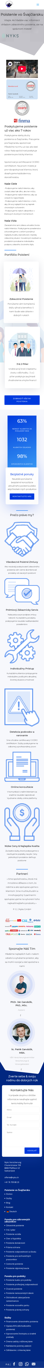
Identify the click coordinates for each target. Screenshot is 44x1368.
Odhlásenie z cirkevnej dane (18, 1350)
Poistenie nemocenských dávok (20, 1293)
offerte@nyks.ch (11, 1177)
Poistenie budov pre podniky (18, 1280)
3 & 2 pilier (10, 1229)
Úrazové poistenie (14, 1288)
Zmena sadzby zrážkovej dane (19, 1341)
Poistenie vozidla (13, 1234)
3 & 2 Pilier (22, 364)
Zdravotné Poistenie (21, 299)
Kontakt (9, 1207)
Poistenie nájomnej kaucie (17, 1268)
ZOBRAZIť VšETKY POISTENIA (22, 400)
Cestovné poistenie (14, 1264)
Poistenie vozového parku (17, 1305)
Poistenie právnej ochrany (17, 1309)
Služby (9, 1198)
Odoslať (32, 1151)
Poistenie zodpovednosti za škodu (21, 1251)
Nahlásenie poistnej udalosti (18, 1345)
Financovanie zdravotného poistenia (22, 1321)
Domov (9, 1194)
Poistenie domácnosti (15, 1243)
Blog (8, 1202)
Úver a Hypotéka (13, 1238)
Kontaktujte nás (22, 496)
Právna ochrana (13, 1247)
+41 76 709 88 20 (11, 1182)
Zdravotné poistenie (15, 1225)
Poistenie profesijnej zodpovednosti (22, 1284)
